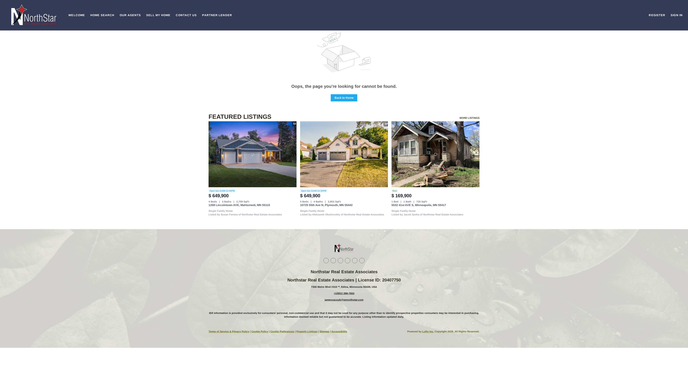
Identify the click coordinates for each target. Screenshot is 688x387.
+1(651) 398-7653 (344, 293)
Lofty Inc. (428, 331)
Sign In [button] (677, 15)
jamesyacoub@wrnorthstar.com (344, 299)
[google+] (362, 260)
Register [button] (657, 15)
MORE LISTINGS (469, 117)
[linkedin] (333, 260)
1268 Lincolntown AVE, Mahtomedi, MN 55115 (239, 205)
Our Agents (130, 15)
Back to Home (344, 97)
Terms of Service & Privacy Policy (229, 331)
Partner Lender (217, 15)
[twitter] (340, 260)
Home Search (102, 15)
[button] (33, 15)
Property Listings (306, 331)
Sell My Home (158, 15)
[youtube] (354, 260)
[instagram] (347, 260)
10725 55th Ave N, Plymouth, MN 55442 (326, 205)
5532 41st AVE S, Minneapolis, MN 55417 (418, 205)
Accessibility (339, 331)
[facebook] (326, 260)
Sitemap (324, 331)
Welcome (76, 15)
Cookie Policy (259, 331)
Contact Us (186, 15)
